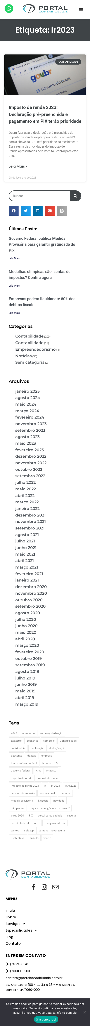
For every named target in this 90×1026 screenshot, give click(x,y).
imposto (51, 770)
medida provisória (22, 800)
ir (45, 786)
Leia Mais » (18, 166)
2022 (14, 733)
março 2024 (27, 410)
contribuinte (18, 748)
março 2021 (26, 567)
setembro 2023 (30, 430)
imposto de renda (21, 778)
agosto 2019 (27, 671)
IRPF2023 (70, 786)
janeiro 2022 (27, 508)
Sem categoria (30, 362)
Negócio (43, 800)
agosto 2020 (27, 613)
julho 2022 (25, 482)
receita (71, 815)
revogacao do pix (55, 823)
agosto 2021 (27, 534)
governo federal (20, 770)
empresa (46, 755)
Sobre (10, 917)
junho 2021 (25, 547)
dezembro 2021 (30, 515)
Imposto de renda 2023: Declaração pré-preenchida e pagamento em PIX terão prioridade (45, 114)
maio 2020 (25, 632)
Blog (9, 936)
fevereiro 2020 (29, 652)
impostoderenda (48, 778)
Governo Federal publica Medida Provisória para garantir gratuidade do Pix (42, 244)
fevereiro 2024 (29, 417)
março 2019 (26, 704)
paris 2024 (17, 815)
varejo (47, 838)
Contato (13, 943)
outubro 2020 (29, 600)
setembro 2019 (30, 665)
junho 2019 (26, 684)
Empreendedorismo (35, 349)
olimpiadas (17, 808)
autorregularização (51, 733)
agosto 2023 (27, 436)
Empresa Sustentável (24, 763)
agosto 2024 (27, 397)
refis (37, 823)
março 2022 (27, 502)
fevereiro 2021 (29, 573)
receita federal (20, 823)
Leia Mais (14, 258)
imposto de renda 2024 (25, 786)
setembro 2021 (30, 528)
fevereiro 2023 (29, 450)
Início (10, 910)
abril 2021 (24, 560)
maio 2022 (25, 489)
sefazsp (29, 830)
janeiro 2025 (27, 391)
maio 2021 (25, 554)
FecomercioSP (50, 763)
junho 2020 (26, 625)
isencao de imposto (23, 793)
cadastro (16, 740)
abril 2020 (25, 639)
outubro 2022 (28, 469)
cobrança (32, 740)
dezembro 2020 (31, 586)
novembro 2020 (31, 593)
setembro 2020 (30, 606)
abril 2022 (25, 495)
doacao (31, 755)
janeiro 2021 (27, 580)
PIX (31, 815)
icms (38, 770)
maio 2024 (25, 404)
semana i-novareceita (52, 830)
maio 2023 (25, 443)
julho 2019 (25, 678)
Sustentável (18, 838)
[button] (81, 9)
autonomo (28, 733)
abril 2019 (24, 697)
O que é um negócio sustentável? (49, 808)
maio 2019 (25, 691)
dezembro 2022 (30, 456)
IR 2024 (55, 786)
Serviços (13, 923)
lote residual (47, 793)
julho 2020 (25, 619)
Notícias (23, 356)
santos (15, 830)
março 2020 (27, 645)
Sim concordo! (46, 1019)
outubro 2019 (28, 658)
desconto (16, 755)
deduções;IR (56, 748)
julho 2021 (25, 541)
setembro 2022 (30, 475)
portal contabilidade (50, 815)
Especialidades (18, 930)
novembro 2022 (31, 463)
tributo (34, 838)
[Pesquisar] (75, 196)
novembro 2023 (31, 423)
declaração (37, 748)
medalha (65, 793)
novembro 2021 (30, 521)
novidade (58, 800)
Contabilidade (29, 336)
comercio (49, 740)
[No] (84, 1012)
